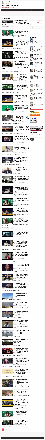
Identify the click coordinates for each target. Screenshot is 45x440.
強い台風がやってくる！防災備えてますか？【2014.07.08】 (21, 391)
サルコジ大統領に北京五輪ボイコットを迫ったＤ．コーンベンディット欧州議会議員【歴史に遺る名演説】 (21, 381)
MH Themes (14, 437)
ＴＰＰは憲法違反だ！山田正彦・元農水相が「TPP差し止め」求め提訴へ (20, 169)
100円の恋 (37, 21)
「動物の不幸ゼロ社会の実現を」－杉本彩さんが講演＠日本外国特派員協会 (20, 97)
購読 (32, 139)
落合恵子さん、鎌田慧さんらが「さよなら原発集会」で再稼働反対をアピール (20, 322)
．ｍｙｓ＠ (36, 23)
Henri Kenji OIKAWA (10, 26)
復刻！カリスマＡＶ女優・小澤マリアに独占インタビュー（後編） (38, 70)
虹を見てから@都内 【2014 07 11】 (20, 303)
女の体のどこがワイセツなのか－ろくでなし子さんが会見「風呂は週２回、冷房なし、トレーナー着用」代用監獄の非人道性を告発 (21, 42)
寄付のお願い (33, 10)
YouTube (12, 10)
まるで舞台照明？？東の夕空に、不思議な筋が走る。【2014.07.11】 (20, 295)
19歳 (33, 20)
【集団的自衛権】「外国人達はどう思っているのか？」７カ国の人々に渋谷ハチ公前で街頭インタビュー (21, 361)
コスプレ (19, 10)
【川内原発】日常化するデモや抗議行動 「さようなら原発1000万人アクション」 (20, 341)
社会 (6, 10)
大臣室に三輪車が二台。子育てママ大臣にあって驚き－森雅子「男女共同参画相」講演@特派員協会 (21, 189)
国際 (9, 10)
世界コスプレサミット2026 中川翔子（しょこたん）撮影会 (38, 85)
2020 (37, 20)
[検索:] (36, 27)
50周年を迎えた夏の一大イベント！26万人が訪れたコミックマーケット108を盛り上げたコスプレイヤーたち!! (36, 41)
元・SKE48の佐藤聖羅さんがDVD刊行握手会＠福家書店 (20, 412)
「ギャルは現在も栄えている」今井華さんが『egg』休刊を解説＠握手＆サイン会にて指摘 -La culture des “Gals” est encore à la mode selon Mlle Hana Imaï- (15, 222)
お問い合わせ (29, 10)
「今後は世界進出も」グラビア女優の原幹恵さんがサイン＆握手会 (21, 200)
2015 (30, 23)
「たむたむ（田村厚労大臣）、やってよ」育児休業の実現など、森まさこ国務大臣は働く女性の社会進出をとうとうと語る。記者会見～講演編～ (20, 243)
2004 (33, 23)
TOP (2, 10)
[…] (20, 27)
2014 (38, 23)
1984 (30, 24)
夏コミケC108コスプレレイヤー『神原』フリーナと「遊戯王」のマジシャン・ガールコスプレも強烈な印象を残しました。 (36, 49)
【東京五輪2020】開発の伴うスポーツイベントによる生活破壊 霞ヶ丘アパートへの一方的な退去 (21, 149)
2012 (41, 23)
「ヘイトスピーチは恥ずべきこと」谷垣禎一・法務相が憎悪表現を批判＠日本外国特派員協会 (21, 210)
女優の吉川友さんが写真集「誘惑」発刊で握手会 (20, 31)
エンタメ (16, 10)
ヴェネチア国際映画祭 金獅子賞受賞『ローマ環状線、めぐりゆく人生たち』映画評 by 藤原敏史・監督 (21, 128)
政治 (4, 10)
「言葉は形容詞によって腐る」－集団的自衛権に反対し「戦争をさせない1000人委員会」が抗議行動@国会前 (21, 118)
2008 (31, 23)
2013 (31, 24)
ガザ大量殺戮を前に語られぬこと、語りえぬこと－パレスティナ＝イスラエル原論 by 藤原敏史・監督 (15, 23)
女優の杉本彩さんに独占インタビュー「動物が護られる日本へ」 (21, 53)
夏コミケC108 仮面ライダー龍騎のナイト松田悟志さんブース (38, 104)
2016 (34, 20)
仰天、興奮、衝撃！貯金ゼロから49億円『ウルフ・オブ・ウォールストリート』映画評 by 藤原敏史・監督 (21, 402)
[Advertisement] (22, 13)
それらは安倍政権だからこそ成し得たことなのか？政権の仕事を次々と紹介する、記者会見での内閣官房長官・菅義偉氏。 (21, 285)
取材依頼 (25, 10)
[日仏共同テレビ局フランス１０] (8, 3)
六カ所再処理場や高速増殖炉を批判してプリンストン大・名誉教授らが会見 (21, 313)
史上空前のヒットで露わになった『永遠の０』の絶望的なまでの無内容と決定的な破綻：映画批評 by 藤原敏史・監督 (21, 87)
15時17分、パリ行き (34, 21)
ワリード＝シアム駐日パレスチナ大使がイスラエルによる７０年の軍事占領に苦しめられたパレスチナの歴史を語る (21, 77)
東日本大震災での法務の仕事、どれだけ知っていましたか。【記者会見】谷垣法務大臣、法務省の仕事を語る (20, 159)
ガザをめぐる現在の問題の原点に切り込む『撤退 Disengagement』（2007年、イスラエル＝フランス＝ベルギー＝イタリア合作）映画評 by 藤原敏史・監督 (15, 65)
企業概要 (22, 10)
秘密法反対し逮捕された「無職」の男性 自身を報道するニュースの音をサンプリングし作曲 (21, 139)
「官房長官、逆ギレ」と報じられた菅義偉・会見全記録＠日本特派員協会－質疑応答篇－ (20, 276)
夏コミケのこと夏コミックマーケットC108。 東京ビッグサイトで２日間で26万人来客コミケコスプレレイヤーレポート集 (36, 92)
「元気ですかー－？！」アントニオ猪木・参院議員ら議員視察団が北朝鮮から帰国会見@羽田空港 (20, 255)
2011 (32, 20)
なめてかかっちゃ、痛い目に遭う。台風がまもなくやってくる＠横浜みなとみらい (21, 332)
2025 (39, 20)
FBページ (31, 142)
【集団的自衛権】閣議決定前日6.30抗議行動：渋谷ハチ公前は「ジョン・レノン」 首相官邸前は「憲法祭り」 (20, 350)
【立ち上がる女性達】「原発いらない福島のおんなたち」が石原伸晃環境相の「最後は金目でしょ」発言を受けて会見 (21, 371)
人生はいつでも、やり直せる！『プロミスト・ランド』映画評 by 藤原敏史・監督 (21, 422)
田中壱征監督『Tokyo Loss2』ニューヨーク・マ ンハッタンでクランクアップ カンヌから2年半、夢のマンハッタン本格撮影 (36, 57)
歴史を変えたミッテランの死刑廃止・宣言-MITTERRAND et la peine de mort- (21, 265)
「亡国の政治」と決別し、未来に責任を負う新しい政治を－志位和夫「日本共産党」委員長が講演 (20, 108)
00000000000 (40, 21)
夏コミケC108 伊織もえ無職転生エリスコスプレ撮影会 (38, 98)
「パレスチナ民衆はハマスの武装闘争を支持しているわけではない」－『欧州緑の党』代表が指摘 (21, 179)
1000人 (36, 20)
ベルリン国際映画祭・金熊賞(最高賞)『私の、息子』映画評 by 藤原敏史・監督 (21, 233)
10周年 (30, 20)
